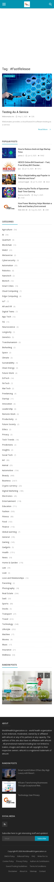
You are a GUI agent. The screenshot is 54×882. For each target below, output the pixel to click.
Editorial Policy (23, 856)
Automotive (7, 470)
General (6, 537)
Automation (7, 265)
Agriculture (7, 229)
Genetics (6, 337)
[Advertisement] (27, 37)
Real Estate (7, 593)
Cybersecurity (8, 260)
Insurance (6, 649)
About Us (23, 871)
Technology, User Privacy (29, 795)
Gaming (5, 542)
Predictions (7, 444)
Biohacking (7, 347)
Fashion (5, 511)
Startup (5, 398)
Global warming (9, 531)
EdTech (5, 378)
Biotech (5, 280)
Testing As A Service (15, 112)
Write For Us (43, 856)
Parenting (6, 583)
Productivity (8, 419)
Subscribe (42, 838)
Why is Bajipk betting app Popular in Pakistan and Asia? (34, 176)
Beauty (5, 475)
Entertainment (9, 501)
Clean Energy (8, 367)
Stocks (5, 608)
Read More (43, 129)
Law (4, 567)
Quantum (6, 239)
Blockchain (7, 244)
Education (6, 506)
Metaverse (7, 255)
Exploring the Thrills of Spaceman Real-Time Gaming (33, 190)
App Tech (6, 316)
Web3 (5, 250)
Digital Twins (8, 311)
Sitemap (33, 871)
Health (5, 552)
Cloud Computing (10, 291)
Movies (5, 639)
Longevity (6, 332)
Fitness (5, 516)
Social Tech (7, 455)
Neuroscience (8, 326)
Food (4, 521)
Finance (5, 526)
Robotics (6, 270)
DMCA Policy (9, 856)
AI (3, 234)
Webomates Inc (8, 116)
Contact (42, 871)
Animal (5, 465)
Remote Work (8, 414)
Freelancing (7, 393)
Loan (4, 572)
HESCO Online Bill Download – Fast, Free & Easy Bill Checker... (34, 163)
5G (3, 321)
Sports (5, 603)
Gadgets (6, 547)
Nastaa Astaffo (24, 195)
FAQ (33, 856)
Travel (5, 618)
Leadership (7, 408)
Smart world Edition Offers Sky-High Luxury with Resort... (34, 771)
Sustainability (8, 362)
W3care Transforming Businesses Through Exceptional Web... (32, 784)
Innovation (7, 403)
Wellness (6, 654)
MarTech (6, 388)
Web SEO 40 (22, 210)
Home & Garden (10, 562)
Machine (6, 634)
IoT (3, 301)
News (5, 557)
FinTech (5, 383)
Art (3, 460)
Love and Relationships (13, 578)
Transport (7, 613)
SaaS (4, 598)
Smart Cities (8, 285)
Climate (5, 357)
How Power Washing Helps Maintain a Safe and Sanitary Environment (35, 204)
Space (5, 352)
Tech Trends (8, 439)
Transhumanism (9, 342)
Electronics (7, 496)
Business (6, 480)
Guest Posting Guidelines (16, 866)
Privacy (5, 434)
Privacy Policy (22, 861)
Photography (8, 588)
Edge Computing (10, 296)
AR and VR (7, 306)
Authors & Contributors (39, 861)
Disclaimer (12, 871)
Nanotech (6, 275)
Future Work (8, 373)
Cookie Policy (8, 861)
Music (4, 644)
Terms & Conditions (38, 866)
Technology (7, 624)
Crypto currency (9, 485)
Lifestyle (6, 629)
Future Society (9, 424)
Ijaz (19, 169)
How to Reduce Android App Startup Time (34, 150)
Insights (6, 449)
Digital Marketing (10, 490)
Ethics (5, 429)
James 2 (21, 155)
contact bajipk (23, 182)
